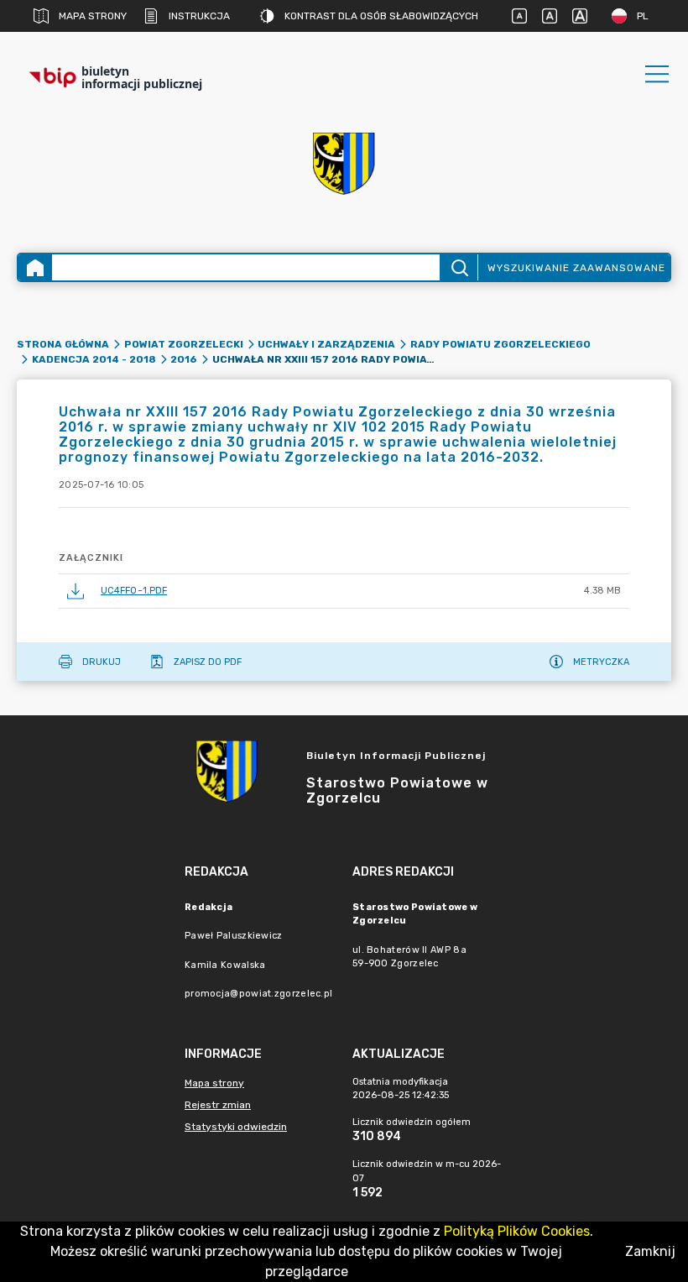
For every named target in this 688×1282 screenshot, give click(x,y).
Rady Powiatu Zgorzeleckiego (500, 344)
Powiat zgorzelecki (183, 344)
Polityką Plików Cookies (517, 1231)
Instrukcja (199, 16)
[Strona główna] (35, 267)
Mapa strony (93, 16)
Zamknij (650, 1251)
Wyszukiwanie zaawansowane (576, 268)
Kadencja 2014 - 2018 (94, 359)
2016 (183, 359)
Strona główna (63, 344)
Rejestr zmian (218, 1105)
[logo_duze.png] (344, 164)
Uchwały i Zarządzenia (326, 344)
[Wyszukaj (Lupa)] (458, 267)
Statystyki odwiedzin (236, 1127)
